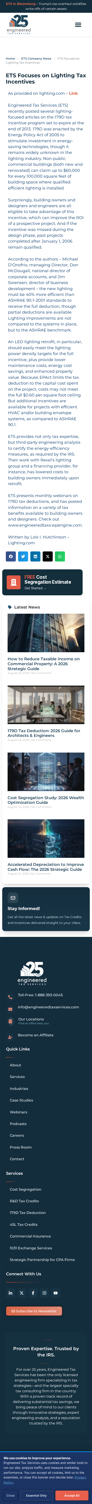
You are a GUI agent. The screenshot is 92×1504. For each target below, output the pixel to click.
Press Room (21, 1147)
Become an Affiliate (36, 1035)
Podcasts (18, 1124)
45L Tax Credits (24, 1224)
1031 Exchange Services (31, 1248)
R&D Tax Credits (24, 1201)
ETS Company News (36, 58)
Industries (19, 1089)
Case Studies (21, 1100)
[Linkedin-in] (10, 1293)
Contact (17, 1159)
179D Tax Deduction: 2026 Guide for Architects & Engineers (44, 733)
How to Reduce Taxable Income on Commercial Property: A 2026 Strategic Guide (44, 663)
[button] (78, 25)
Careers (17, 1135)
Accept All (71, 1495)
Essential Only (36, 1495)
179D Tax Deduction (28, 1213)
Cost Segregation (25, 1189)
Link (73, 93)
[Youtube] (55, 1293)
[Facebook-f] (33, 1293)
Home (10, 58)
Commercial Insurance (30, 1236)
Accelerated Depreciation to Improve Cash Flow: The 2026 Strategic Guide (46, 867)
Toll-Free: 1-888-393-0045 (40, 995)
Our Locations (31, 1019)
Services (17, 1077)
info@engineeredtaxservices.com (48, 1007)
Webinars (18, 1112)
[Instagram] (44, 1293)
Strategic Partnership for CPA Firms (42, 1260)
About (15, 1065)
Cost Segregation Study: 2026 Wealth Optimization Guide (46, 800)
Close (10, 1495)
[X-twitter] (21, 1293)
